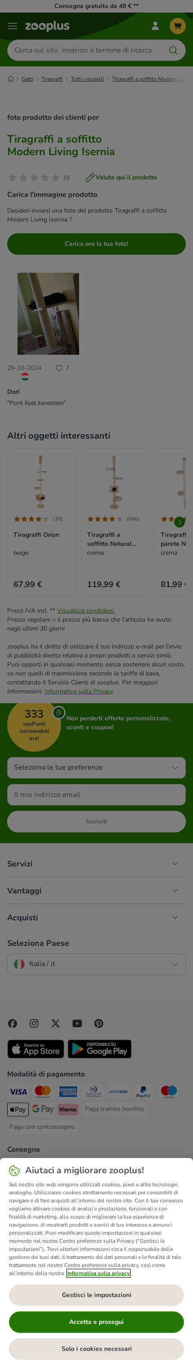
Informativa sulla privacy (98, 1273)
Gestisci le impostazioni (97, 1295)
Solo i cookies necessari (96, 1349)
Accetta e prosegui (96, 1322)
